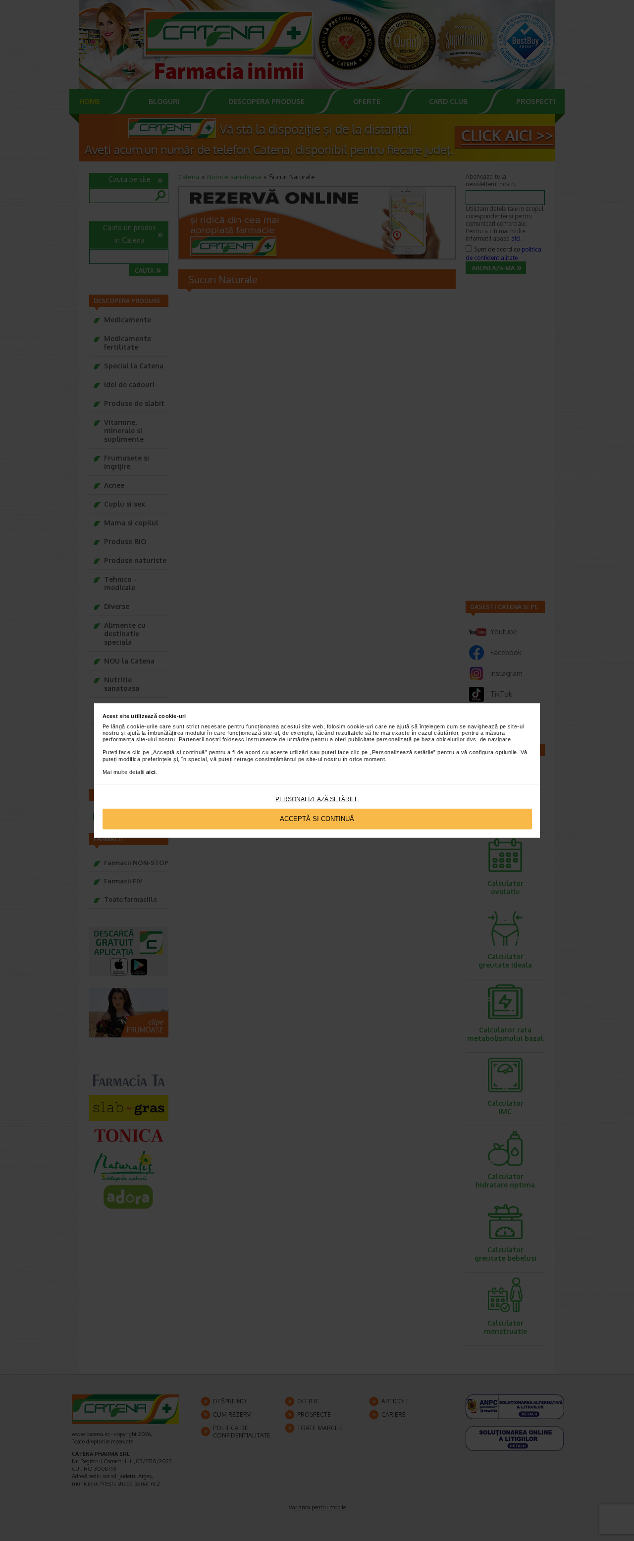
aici (151, 772)
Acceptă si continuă (317, 818)
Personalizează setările (317, 799)
